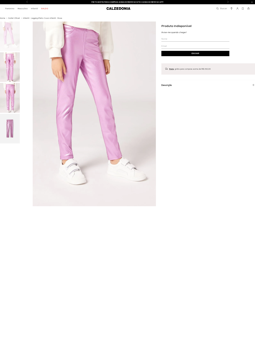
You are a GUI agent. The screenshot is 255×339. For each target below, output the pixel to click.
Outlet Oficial (14, 18)
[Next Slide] (228, 2)
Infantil (34, 8)
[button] (221, 8)
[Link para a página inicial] (2, 18)
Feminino (9, 8)
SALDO (44, 8)
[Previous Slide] (27, 2)
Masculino (23, 8)
